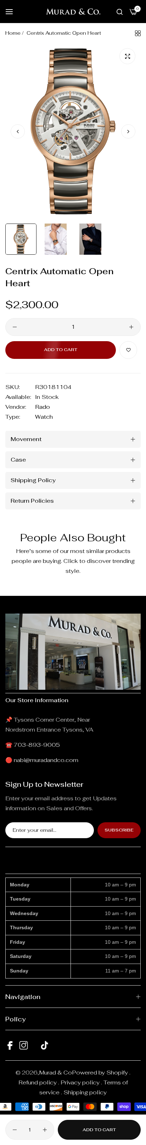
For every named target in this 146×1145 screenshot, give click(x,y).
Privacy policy (80, 1082)
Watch (44, 417)
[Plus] (131, 327)
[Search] (120, 12)
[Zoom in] (127, 56)
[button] (128, 131)
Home (13, 33)
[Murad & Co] (73, 11)
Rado (42, 407)
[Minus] (15, 327)
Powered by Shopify (100, 1072)
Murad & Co (55, 1072)
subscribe (119, 830)
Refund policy (37, 1082)
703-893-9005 (37, 745)
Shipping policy (85, 1092)
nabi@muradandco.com (46, 760)
